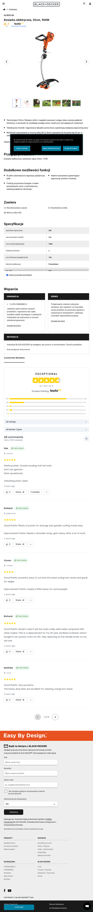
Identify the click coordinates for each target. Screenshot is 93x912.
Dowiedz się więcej (14, 326)
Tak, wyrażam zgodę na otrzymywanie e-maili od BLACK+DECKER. (26, 792)
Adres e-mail (8, 780)
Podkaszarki (13, 9)
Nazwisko (7, 768)
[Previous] (6, 61)
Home (4, 9)
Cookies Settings (22, 148)
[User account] (90, 3)
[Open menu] (3, 3)
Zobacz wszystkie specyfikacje (20, 275)
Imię (5, 757)
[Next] (86, 61)
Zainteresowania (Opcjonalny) (15, 799)
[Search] (84, 3)
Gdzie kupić (19, 907)
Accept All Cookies (71, 148)
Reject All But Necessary (51, 148)
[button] (4, 890)
